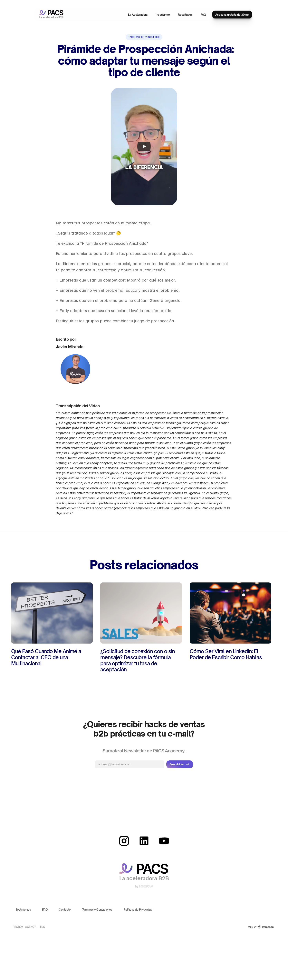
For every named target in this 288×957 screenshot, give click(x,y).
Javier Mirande (69, 346)
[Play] (144, 146)
